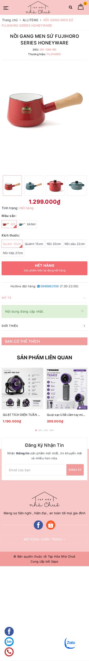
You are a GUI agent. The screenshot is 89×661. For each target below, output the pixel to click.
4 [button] (51, 430)
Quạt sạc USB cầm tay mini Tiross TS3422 (66, 415)
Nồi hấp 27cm (13, 253)
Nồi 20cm (54, 244)
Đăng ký (75, 469)
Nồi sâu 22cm (75, 244)
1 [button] (36, 430)
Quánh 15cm (34, 244)
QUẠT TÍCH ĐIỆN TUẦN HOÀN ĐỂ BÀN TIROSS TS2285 (22, 415)
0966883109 (49, 286)
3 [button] (46, 430)
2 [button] (40, 430)
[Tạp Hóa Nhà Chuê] (38, 7)
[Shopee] (50, 525)
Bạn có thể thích (22, 341)
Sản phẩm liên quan (44, 357)
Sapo (54, 561)
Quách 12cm (12, 244)
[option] (44, 105)
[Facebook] (38, 525)
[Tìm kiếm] (71, 8)
